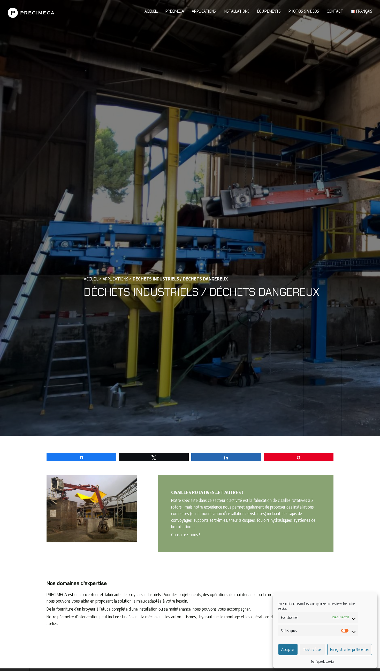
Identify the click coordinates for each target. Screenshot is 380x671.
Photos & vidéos (303, 11)
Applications (204, 11)
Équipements (269, 11)
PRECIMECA (174, 11)
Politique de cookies (322, 662)
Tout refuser (312, 649)
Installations (236, 11)
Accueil (151, 11)
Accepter (288, 649)
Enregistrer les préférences (349, 649)
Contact (335, 11)
